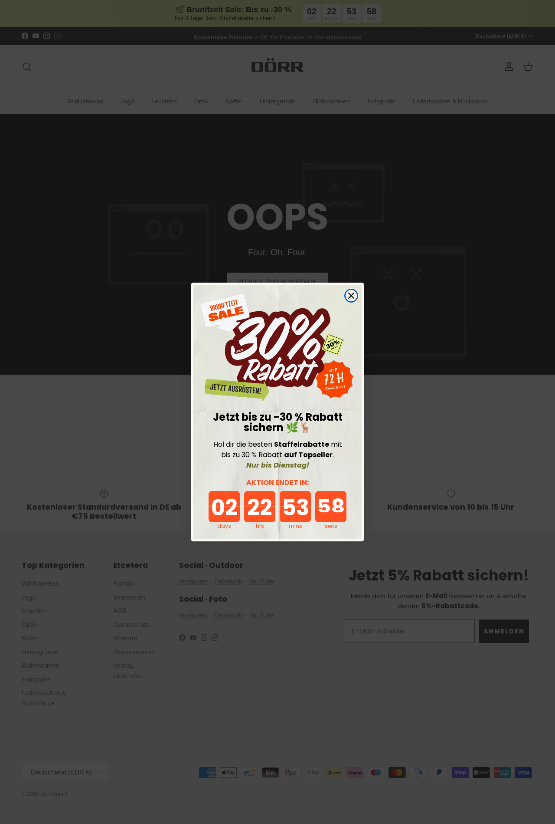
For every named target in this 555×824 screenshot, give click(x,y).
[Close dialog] (351, 295)
